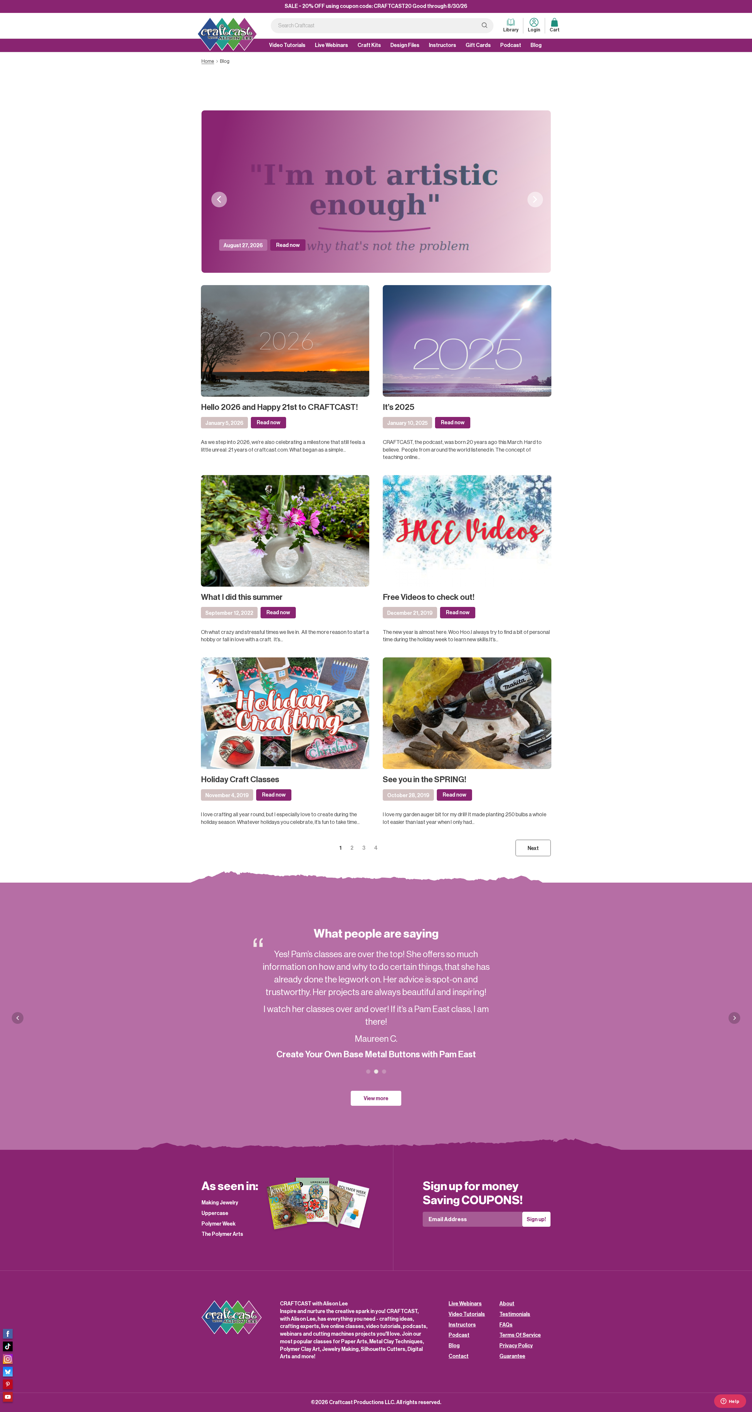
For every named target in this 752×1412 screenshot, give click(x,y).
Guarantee (512, 1356)
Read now (288, 245)
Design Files (404, 45)
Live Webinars (331, 45)
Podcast (510, 45)
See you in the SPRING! (424, 779)
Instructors (442, 45)
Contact (459, 1356)
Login (534, 30)
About (506, 1303)
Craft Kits (369, 45)
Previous (219, 199)
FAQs (506, 1324)
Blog (536, 45)
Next (535, 199)
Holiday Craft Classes (240, 779)
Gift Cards (478, 45)
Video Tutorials (287, 45)
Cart (555, 30)
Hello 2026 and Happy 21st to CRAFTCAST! (279, 407)
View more (376, 1098)
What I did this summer (242, 597)
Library (510, 30)
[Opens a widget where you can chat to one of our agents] (730, 1401)
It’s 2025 (398, 407)
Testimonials (514, 1314)
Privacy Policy (516, 1345)
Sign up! (536, 1219)
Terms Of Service (520, 1335)
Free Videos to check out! (428, 597)
